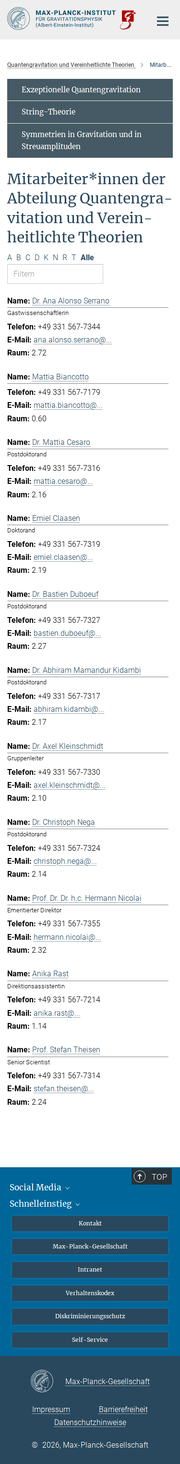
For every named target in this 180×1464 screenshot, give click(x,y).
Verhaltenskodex (90, 1293)
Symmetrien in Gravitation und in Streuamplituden (82, 140)
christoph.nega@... (65, 861)
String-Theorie (48, 111)
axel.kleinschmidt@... (70, 785)
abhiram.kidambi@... (69, 709)
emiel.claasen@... (63, 557)
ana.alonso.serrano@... (73, 339)
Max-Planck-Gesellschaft (90, 1246)
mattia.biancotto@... (68, 405)
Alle (87, 257)
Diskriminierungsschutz (90, 1316)
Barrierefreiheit (123, 1409)
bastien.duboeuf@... (67, 633)
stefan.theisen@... (64, 1088)
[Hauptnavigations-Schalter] (162, 21)
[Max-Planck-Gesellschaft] (47, 1381)
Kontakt (90, 1223)
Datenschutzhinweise (90, 1422)
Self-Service (90, 1339)
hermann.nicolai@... (67, 937)
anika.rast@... (57, 1013)
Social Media (36, 1187)
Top (159, 1177)
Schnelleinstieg (41, 1204)
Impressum (51, 1409)
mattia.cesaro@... (63, 481)
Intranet (90, 1269)
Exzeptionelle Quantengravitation (81, 89)
